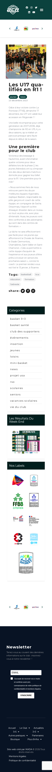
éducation (15, 279)
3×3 (34, 731)
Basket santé (19, 325)
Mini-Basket (19, 363)
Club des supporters (25, 331)
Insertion (16, 344)
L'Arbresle (14, 284)
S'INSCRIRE (26, 695)
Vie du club (18, 407)
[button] (41, 9)
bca (37, 274)
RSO (12, 381)
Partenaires (37, 735)
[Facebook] (27, 7)
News (23, 97)
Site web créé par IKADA (19, 749)
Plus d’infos (33, 739)
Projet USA (17, 375)
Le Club (23, 728)
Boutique (15, 739)
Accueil (12, 728)
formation (29, 279)
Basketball (26, 274)
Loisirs (14, 356)
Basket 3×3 (18, 318)
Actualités (39, 728)
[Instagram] (31, 7)
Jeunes (13, 97)
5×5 (14, 731)
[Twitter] (36, 7)
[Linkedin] (29, 12)
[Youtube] (33, 12)
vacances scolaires (23, 400)
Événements (19, 337)
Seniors (15, 394)
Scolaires (16, 388)
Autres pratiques (17, 735)
